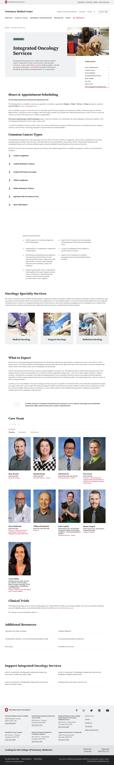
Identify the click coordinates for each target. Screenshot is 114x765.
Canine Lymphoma (21, 156)
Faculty (12, 432)
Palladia (9, 647)
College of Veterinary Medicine (67, 12)
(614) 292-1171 (103, 751)
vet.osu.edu (87, 751)
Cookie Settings (38, 758)
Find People (89, 2)
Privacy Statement (26, 758)
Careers (87, 719)
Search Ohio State (104, 2)
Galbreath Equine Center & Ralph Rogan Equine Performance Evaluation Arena (69, 717)
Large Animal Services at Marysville (70, 732)
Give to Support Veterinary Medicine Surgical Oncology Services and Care (26, 673)
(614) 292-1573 (37, 725)
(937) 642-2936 (63, 739)
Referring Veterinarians (41, 18)
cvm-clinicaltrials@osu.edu (64, 608)
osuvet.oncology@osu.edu (28, 106)
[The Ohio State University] (15, 2)
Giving (89, 12)
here (36, 612)
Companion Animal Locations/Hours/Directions (26, 639)
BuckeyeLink (81, 2)
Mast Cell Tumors (20, 205)
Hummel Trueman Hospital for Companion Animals (41, 733)
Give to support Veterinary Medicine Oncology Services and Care (26, 683)
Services (8, 18)
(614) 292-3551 (37, 741)
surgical (23, 65)
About (68, 18)
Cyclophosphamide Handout (71, 639)
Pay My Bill (88, 726)
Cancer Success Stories (16, 631)
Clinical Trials (21, 18)
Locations (82, 12)
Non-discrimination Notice (12, 758)
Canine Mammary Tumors (24, 164)
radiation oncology (35, 65)
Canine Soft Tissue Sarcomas (25, 172)
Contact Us (88, 723)
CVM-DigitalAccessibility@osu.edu (98, 761)
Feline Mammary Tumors (23, 188)
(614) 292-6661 (63, 727)
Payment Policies (66, 647)
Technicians (34, 432)
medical (17, 65)
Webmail (95, 2)
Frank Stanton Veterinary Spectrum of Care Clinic (43, 717)
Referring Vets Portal (91, 730)
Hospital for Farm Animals (13, 732)
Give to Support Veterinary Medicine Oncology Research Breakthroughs (79, 673)
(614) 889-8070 (10, 723)
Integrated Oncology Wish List (72, 682)
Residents (22, 432)
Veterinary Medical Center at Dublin (16, 716)
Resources (58, 18)
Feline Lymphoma (20, 180)
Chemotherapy (64, 631)
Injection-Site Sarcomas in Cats (26, 197)
